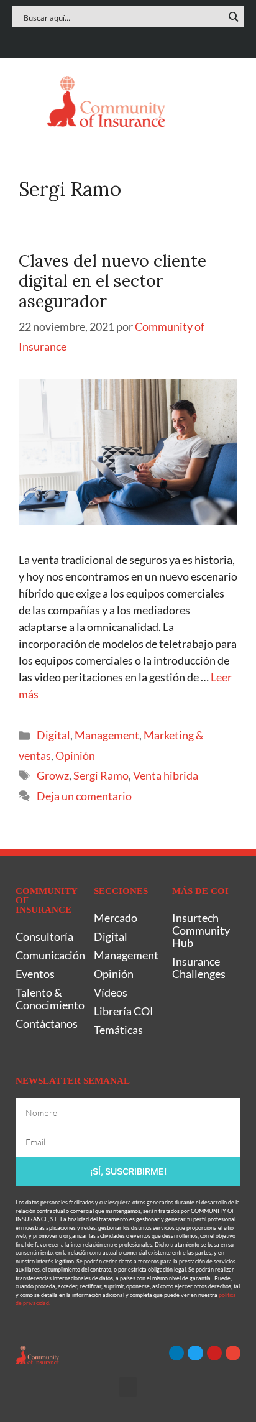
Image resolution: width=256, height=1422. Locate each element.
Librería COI (123, 1011)
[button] (24, 101)
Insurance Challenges (199, 967)
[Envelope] (164, 39)
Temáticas (118, 1029)
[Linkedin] (92, 39)
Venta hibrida (165, 775)
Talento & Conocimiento (48, 999)
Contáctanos (47, 1023)
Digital (53, 735)
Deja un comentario (84, 796)
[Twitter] (116, 39)
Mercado (115, 918)
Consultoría (44, 936)
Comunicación (48, 955)
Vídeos (110, 992)
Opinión (75, 755)
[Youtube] (140, 39)
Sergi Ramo (101, 775)
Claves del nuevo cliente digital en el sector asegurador (112, 281)
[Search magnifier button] (233, 17)
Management (107, 735)
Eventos (35, 974)
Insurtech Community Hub (201, 930)
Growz (53, 775)
